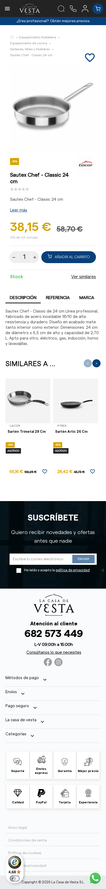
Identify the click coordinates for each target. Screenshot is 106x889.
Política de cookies (24, 853)
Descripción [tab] (23, 298)
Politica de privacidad (27, 866)
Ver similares (83, 277)
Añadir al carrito (72, 257)
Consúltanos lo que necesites (53, 652)
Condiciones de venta (27, 840)
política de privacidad (73, 570)
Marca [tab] (86, 298)
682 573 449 (53, 634)
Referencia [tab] (58, 298)
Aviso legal (17, 828)
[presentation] (88, 363)
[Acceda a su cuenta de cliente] (87, 8)
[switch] (15, 878)
